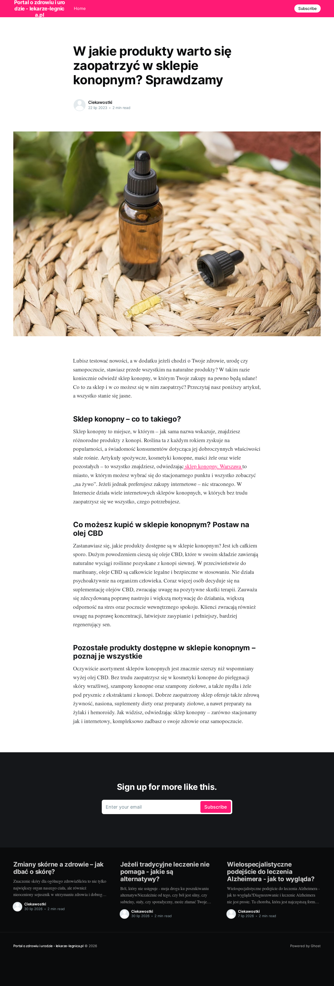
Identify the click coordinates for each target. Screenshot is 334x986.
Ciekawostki (100, 102)
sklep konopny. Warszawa (213, 466)
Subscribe (307, 8)
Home (80, 8)
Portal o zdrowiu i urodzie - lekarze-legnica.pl (48, 946)
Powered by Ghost (305, 946)
